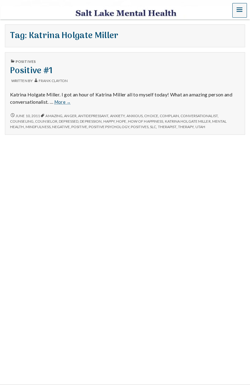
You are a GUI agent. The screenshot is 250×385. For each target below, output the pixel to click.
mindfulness (38, 126)
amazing (53, 115)
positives (139, 126)
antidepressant (93, 115)
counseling (22, 121)
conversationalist (199, 115)
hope (121, 121)
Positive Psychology (109, 126)
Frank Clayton (53, 80)
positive (79, 126)
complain (169, 115)
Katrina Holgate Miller (188, 121)
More (63, 102)
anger (70, 115)
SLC (153, 126)
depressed (68, 121)
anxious (135, 115)
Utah (200, 126)
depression (91, 121)
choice (151, 115)
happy (109, 121)
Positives (26, 61)
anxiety (117, 115)
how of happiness (145, 121)
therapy (186, 126)
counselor (46, 121)
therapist (167, 126)
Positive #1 (31, 71)
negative (61, 126)
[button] (239, 10)
